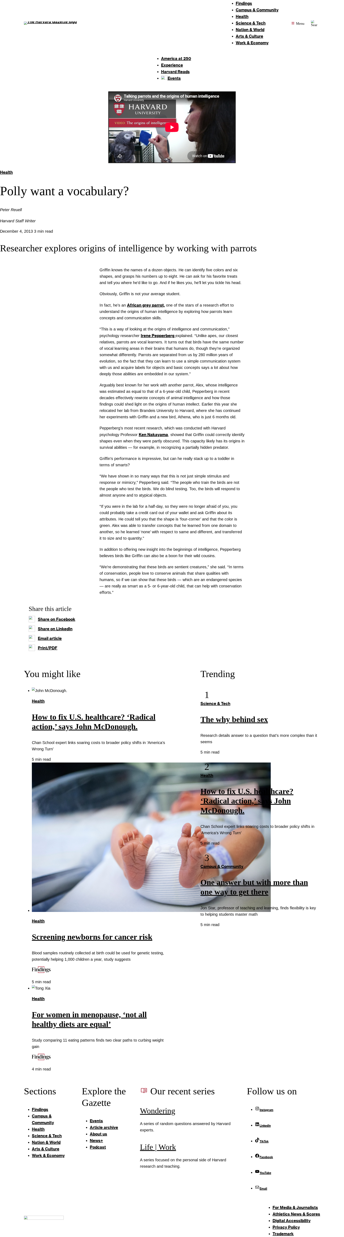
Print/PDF (47, 647)
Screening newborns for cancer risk (92, 936)
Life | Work (158, 1147)
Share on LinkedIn (55, 628)
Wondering (157, 1110)
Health (6, 172)
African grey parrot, (146, 305)
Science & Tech (215, 703)
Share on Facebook (56, 619)
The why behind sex (234, 719)
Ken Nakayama (153, 434)
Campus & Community (221, 866)
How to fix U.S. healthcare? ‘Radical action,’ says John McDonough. (246, 801)
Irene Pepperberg (158, 335)
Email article (50, 638)
